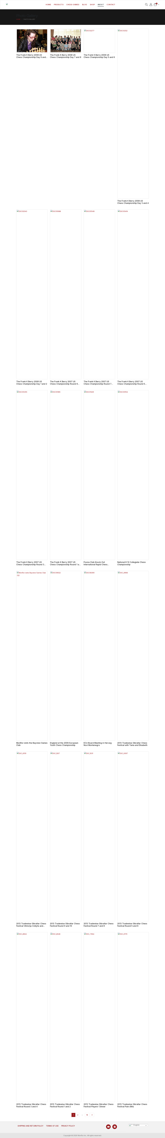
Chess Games (72, 4)
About (101, 4)
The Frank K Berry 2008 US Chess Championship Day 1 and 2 (31, 382)
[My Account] (151, 4)
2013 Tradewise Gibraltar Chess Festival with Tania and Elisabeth (132, 744)
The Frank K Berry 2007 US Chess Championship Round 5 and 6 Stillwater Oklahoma (131, 383)
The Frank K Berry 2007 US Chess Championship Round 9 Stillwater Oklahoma (64, 383)
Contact (111, 4)
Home (48, 4)
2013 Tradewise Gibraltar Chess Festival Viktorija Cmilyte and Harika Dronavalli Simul (31, 925)
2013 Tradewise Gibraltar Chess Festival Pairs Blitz (132, 1105)
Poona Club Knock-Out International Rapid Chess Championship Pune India (95, 564)
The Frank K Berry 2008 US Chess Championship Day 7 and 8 (65, 56)
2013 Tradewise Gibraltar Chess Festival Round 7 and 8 (98, 924)
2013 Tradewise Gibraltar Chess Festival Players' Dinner (98, 1105)
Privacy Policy (68, 1126)
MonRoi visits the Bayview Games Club (31, 744)
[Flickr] (114, 1126)
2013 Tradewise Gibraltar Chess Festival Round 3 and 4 (31, 1105)
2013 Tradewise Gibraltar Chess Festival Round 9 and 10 (65, 924)
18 (87, 1115)
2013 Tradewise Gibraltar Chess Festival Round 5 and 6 (132, 924)
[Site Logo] (11, 4)
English (136, 1125)
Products (59, 4)
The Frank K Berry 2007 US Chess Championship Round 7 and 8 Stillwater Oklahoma (97, 383)
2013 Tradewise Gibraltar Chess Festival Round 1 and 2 (65, 1105)
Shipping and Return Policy (30, 1126)
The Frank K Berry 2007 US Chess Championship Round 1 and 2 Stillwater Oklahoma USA (65, 564)
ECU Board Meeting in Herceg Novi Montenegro (98, 744)
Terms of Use (52, 1126)
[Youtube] (108, 1126)
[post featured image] (32, 41)
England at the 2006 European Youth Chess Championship (64, 744)
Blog (84, 4)
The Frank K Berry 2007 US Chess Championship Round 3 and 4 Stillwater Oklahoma (30, 564)
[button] (146, 4)
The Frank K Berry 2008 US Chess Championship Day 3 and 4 (133, 202)
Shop (92, 4)
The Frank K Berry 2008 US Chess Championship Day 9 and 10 (31, 57)
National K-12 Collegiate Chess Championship (131, 563)
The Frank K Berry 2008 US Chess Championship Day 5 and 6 (99, 56)
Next (92, 1115)
